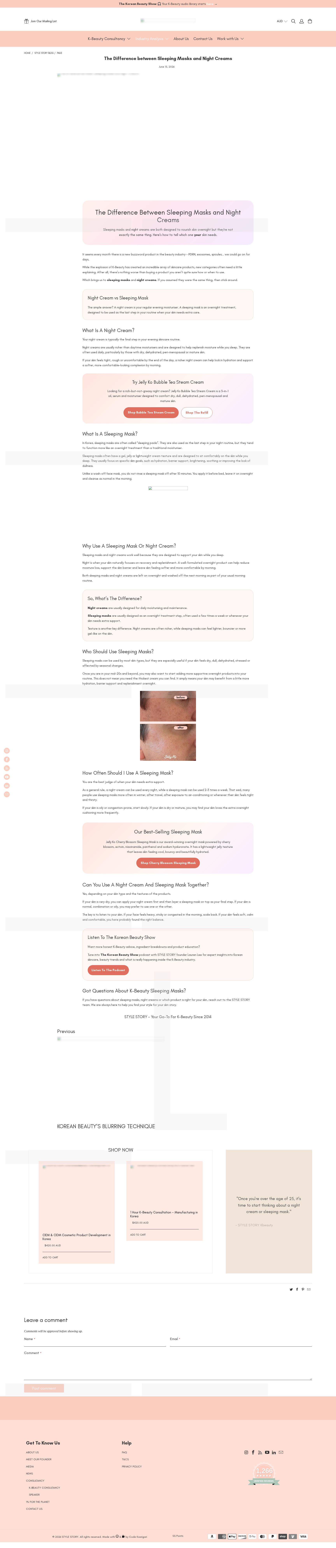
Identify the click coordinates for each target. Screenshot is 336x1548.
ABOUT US (32, 1452)
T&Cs (125, 1459)
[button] (109, 39)
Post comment (44, 1388)
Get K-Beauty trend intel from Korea (165, 1406)
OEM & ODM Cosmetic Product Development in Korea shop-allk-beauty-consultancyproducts (77, 1199)
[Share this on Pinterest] (303, 1290)
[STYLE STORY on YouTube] (7, 777)
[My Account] (301, 21)
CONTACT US (34, 1509)
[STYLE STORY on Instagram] (7, 751)
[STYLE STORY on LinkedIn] (7, 786)
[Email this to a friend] (309, 1290)
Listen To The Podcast (108, 970)
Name (29, 1339)
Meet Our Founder (38, 1459)
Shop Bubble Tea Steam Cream (151, 412)
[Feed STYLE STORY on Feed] (7, 768)
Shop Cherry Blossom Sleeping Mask (168, 863)
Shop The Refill (197, 412)
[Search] (295, 21)
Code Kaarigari (138, 1536)
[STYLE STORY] (168, 21)
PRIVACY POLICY (132, 1466)
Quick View (76, 1208)
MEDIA (30, 1466)
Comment (32, 1353)
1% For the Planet (38, 1502)
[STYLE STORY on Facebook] (7, 759)
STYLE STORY (70, 1536)
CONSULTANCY (35, 1480)
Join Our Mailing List (44, 21)
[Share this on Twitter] (291, 1290)
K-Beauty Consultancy (44, 1487)
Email (175, 1339)
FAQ (124, 1452)
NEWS (29, 1473)
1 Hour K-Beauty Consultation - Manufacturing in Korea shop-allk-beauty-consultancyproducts (164, 1187)
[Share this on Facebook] (297, 1290)
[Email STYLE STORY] (7, 794)
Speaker (34, 1494)
